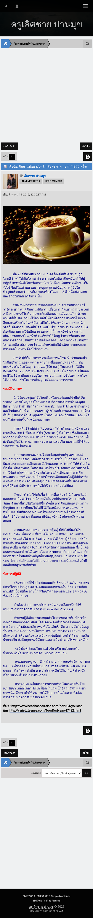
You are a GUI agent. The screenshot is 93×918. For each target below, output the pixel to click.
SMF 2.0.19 (29, 896)
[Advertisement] (46, 96)
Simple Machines (60, 896)
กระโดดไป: (36, 773)
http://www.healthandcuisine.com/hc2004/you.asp (46, 706)
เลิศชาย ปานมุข (35, 176)
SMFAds (37, 900)
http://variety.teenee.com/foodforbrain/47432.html (45, 710)
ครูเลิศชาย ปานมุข (41, 906)
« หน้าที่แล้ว (9, 146)
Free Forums (53, 900)
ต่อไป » (86, 146)
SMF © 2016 (43, 896)
